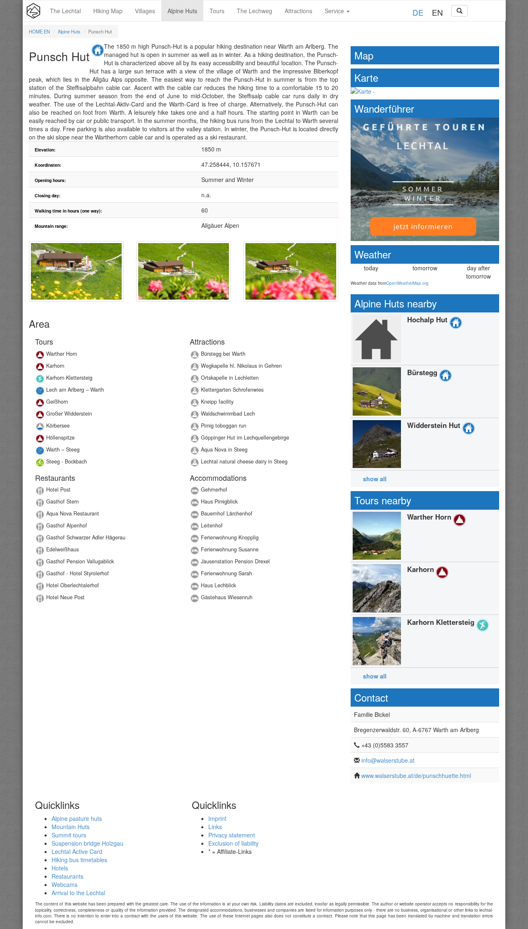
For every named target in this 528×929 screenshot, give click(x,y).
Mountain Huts (71, 827)
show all (375, 479)
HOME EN (39, 31)
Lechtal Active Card (77, 851)
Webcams (65, 884)
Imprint (217, 818)
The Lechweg (254, 11)
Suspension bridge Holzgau (87, 843)
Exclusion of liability (233, 843)
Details (106, 356)
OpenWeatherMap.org (407, 283)
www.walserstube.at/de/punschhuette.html (416, 775)
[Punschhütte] (76, 271)
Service (335, 11)
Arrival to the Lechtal (78, 893)
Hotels (60, 868)
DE (418, 12)
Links (215, 827)
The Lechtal (65, 11)
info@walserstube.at (388, 760)
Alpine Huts (182, 11)
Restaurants (67, 876)
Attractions (298, 11)
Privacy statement (231, 835)
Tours (217, 11)
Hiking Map (108, 11)
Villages (145, 11)
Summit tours (69, 835)
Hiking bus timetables (79, 860)
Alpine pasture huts (77, 818)
